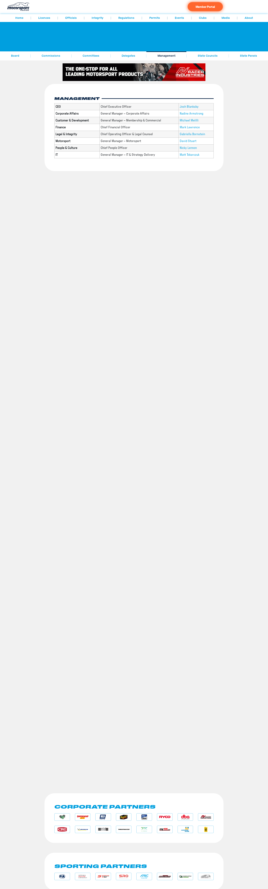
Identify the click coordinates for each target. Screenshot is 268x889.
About (249, 18)
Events (179, 18)
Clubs (203, 18)
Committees (91, 56)
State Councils (208, 56)
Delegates (128, 56)
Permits (154, 18)
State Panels (248, 56)
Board (15, 56)
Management (166, 56)
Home (19, 18)
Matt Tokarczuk (189, 154)
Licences (44, 18)
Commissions (51, 56)
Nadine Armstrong (191, 113)
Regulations (126, 18)
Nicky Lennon (188, 147)
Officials (71, 18)
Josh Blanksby (189, 106)
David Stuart (188, 141)
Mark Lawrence (190, 127)
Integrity (97, 18)
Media (226, 18)
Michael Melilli (189, 120)
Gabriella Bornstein (192, 134)
